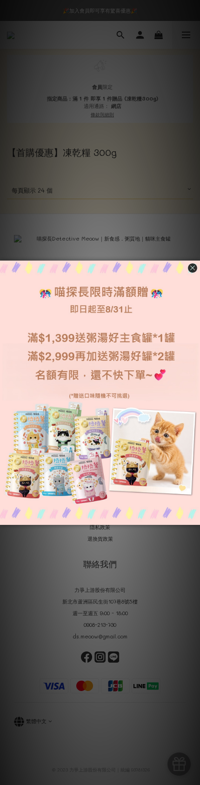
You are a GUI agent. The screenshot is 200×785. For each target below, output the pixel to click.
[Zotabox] (194, 516)
